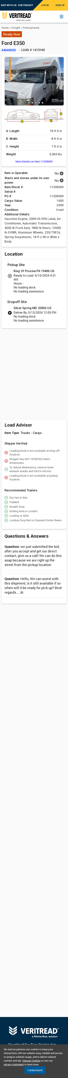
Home (5, 27)
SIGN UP (60, 5)
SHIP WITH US (8, 5)
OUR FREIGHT (25, 5)
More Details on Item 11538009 (34, 161)
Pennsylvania (31, 27)
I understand (34, 1070)
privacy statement (14, 1064)
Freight (15, 27)
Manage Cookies (31, 1060)
